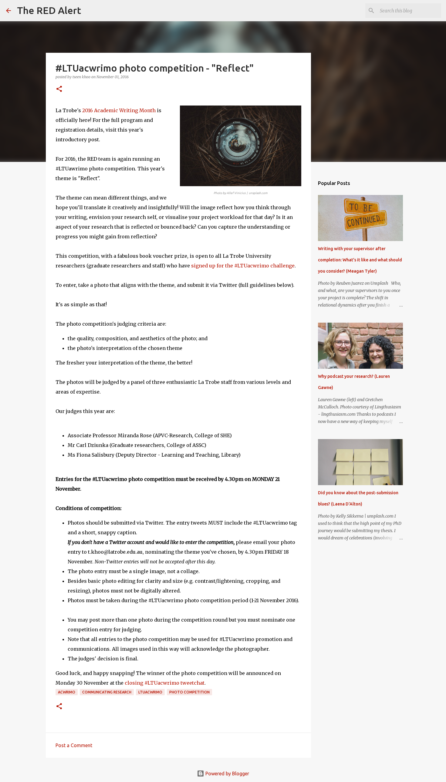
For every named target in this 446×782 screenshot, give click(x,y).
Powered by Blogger (226, 773)
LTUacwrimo (150, 692)
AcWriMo (66, 692)
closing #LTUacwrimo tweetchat (164, 683)
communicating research (106, 692)
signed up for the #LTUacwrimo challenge (243, 266)
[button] (59, 89)
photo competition (189, 692)
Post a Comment (74, 745)
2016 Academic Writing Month (119, 110)
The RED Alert (49, 10)
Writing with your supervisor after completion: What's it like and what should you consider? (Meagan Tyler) (360, 260)
